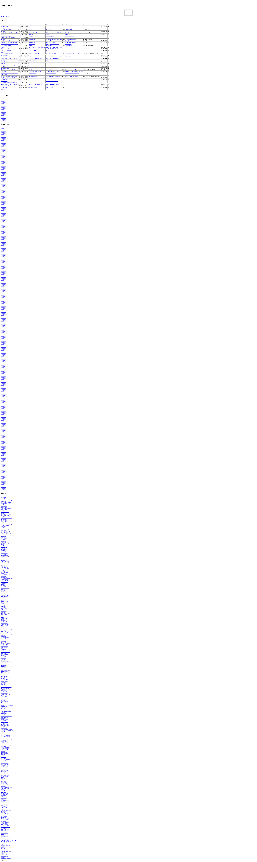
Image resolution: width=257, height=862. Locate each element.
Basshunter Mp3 (4, 553)
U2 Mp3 (2, 513)
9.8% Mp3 (67, 56)
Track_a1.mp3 (4, 61)
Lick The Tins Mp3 (5, 776)
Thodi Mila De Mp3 (5, 522)
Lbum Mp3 (67, 34)
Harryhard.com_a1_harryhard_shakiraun (9, 73)
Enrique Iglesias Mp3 (5, 694)
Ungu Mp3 (3, 510)
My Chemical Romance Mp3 (7, 730)
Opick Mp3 (3, 700)
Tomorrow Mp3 (49, 40)
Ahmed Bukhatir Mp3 (5, 845)
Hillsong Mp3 (3, 817)
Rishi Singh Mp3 (4, 722)
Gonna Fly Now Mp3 (5, 670)
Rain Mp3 (3, 648)
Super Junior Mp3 (4, 563)
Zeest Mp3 (3, 673)
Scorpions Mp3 (4, 620)
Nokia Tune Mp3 (4, 537)
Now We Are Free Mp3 (6, 594)
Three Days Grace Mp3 (6, 516)
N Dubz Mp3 (3, 542)
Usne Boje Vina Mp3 (5, 503)
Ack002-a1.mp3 (4, 63)
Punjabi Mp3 (3, 683)
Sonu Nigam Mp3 (4, 755)
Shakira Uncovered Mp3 (51, 73)
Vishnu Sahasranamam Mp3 (6, 500)
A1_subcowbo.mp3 (5, 68)
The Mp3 (2, 557)
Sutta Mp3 (3, 772)
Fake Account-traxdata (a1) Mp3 (52, 58)
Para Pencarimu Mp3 (5, 528)
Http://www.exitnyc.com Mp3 (71, 76)
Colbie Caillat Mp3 (5, 512)
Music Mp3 (3, 712)
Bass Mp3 (3, 789)
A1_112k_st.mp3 (4, 26)
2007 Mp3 (3, 778)
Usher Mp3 (3, 584)
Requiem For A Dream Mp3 (6, 632)
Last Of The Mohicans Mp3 (6, 716)
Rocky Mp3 (3, 781)
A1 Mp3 (31, 29)
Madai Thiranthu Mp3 (5, 770)
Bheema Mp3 (3, 790)
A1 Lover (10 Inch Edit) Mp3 (52, 81)
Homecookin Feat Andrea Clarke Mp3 (37, 47)
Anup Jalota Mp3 (4, 636)
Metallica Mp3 (4, 696)
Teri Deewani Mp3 (5, 543)
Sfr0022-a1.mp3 (4, 47)
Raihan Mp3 (3, 656)
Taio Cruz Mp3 (4, 506)
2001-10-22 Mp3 (49, 87)
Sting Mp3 (3, 565)
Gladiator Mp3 (4, 713)
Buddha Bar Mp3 (4, 823)
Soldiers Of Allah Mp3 (5, 735)
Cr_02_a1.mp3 (4, 71)
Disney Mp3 (3, 771)
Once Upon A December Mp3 (7, 705)
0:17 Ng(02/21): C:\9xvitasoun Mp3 (53, 56)
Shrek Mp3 (3, 585)
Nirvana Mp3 (3, 708)
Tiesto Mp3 (3, 527)
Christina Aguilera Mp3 (6, 837)
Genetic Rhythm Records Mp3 (35, 58)
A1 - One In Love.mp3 (6, 29)
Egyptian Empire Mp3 (33, 32)
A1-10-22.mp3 (4, 87)
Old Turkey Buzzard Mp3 (6, 702)
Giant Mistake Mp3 (5, 601)
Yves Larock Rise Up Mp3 (6, 508)
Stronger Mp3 (3, 576)
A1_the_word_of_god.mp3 (6, 53)
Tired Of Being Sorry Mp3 (6, 518)
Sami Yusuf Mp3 (4, 625)
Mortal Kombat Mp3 (5, 749)
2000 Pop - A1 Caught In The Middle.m (9, 77)
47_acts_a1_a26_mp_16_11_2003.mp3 (9, 69)
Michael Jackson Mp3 (5, 736)
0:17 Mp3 (31, 56)
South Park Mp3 (4, 577)
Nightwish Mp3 (4, 560)
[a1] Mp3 (31, 45)
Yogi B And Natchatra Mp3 (6, 787)
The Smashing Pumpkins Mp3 (35, 71)
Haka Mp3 (3, 718)
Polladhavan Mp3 (4, 737)
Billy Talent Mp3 (4, 644)
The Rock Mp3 (4, 554)
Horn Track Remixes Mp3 (70, 32)
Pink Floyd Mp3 (4, 681)
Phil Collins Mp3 (4, 679)
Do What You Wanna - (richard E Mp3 (54, 47)
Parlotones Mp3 (4, 668)
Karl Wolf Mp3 (4, 597)
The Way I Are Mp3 (5, 525)
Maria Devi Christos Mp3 (34, 53)
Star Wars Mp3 (4, 728)
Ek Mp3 (2, 695)
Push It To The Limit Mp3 (6, 662)
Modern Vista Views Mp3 (70, 42)
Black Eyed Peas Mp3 (5, 766)
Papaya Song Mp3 (4, 671)
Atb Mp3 (2, 570)
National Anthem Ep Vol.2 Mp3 (72, 73)
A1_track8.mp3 (4, 79)
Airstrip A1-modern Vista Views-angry (9, 42)
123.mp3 (3, 39)
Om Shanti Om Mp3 (5, 697)
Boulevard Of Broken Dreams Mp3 (8, 840)
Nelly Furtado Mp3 (5, 725)
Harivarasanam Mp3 (5, 661)
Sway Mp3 (3, 571)
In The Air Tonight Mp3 (6, 711)
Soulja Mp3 (3, 592)
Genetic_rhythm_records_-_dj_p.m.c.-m (9, 84)
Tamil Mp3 (3, 550)
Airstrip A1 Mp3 (32, 42)
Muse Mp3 (3, 743)
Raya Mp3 (3, 835)
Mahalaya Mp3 (4, 767)
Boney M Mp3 (4, 647)
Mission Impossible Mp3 (6, 748)
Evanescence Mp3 (4, 579)
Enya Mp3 (3, 723)
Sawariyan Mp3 (4, 608)
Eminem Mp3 (3, 607)
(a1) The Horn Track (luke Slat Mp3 (53, 32)
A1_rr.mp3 (3, 31)
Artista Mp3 (31, 34)
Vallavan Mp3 (3, 798)
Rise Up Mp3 (3, 630)
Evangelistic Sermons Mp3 (71, 69)
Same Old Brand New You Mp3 (52, 48)
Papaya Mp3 (3, 666)
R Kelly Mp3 (3, 649)
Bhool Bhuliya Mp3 (5, 595)
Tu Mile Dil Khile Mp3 (5, 643)
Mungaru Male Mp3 (5, 747)
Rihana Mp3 (3, 586)
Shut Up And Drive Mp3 (6, 502)
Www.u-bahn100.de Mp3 (70, 39)
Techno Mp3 (3, 551)
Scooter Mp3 (5, 16)
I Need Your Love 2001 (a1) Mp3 (53, 76)
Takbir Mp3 (3, 541)
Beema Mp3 (3, 611)
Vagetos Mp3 (3, 497)
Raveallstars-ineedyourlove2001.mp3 (9, 76)
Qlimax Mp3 (3, 658)
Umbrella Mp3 (4, 507)
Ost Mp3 (2, 707)
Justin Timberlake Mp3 (5, 675)
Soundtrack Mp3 (4, 582)
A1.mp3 (2, 27)
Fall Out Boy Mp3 (4, 596)
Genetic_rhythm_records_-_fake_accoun (9, 58)
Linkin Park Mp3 (4, 763)
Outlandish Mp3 (4, 706)
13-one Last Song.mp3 (6, 36)
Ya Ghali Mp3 (4, 602)
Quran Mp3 (3, 650)
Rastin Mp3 (3, 612)
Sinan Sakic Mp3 (4, 589)
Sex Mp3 (2, 619)
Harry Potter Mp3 (4, 795)
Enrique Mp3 (3, 690)
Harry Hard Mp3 (32, 73)
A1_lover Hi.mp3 (4, 81)
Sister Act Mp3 (4, 676)
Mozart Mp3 (3, 740)
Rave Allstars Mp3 (33, 76)
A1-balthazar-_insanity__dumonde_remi (9, 44)
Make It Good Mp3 (69, 36)
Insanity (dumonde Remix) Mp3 (52, 44)
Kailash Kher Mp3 (4, 836)
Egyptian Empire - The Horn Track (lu (9, 32)
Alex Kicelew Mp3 (33, 87)
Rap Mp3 (3, 660)
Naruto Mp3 (3, 731)
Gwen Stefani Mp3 (5, 825)
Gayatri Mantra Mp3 (5, 637)
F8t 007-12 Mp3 (68, 44)
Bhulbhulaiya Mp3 (4, 609)
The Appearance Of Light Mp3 (72, 53)
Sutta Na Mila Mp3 (5, 568)
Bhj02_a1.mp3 (4, 74)
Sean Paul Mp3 (4, 626)
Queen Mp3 (3, 653)
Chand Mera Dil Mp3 (5, 827)
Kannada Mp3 (4, 618)
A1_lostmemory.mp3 (5, 56)
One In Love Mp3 (49, 29)
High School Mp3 (4, 824)
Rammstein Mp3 (4, 742)
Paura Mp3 (48, 50)
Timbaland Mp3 (4, 521)
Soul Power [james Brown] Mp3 (52, 71)
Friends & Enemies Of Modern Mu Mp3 (74, 71)
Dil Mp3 (2, 544)
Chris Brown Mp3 (4, 621)
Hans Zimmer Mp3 (5, 556)
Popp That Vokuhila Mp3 (6, 745)
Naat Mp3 (3, 726)
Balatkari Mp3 (4, 783)
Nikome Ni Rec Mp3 (5, 848)
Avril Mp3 (3, 780)
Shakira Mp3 (3, 591)
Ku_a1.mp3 (3, 66)
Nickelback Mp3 (4, 724)
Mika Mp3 (3, 751)
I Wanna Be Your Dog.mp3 (6, 48)
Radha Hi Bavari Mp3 (5, 652)
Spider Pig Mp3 (4, 566)
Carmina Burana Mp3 (5, 703)
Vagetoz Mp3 (3, 501)
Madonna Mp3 (4, 760)
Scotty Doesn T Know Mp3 (6, 533)
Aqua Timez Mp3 (4, 504)
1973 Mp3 (3, 777)
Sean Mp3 (3, 606)
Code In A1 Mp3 (32, 50)
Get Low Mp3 (4, 807)
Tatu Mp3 (3, 539)
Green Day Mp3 (4, 623)
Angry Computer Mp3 (50, 42)
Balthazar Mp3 (32, 44)
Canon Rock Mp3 (4, 654)
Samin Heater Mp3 (5, 562)
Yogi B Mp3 (3, 846)
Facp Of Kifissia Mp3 (33, 69)
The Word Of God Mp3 (51, 53)
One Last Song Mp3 (50, 36)
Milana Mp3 (3, 746)
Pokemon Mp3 (4, 689)
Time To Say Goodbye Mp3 (6, 524)
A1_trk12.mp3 (4, 60)
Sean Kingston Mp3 (5, 509)
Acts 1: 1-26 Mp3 (49, 69)
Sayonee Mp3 (3, 536)
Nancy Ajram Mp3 (4, 567)
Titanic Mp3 (3, 530)
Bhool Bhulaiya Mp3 (5, 801)
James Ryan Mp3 (32, 60)
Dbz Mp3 (3, 734)
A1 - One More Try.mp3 (6, 45)
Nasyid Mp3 (3, 720)
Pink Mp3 (3, 678)
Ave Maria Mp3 (4, 538)
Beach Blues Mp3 (49, 60)
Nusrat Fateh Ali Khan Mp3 (6, 633)
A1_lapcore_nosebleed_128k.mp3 (8, 65)
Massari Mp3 (3, 758)
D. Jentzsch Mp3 (32, 39)
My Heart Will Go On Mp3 (6, 729)
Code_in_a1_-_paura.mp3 (6, 50)
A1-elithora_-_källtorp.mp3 (6, 85)
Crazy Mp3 (3, 545)
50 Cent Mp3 (3, 665)
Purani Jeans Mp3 (4, 572)
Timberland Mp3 (4, 535)
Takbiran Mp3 (4, 547)
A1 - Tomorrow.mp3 (5, 40)
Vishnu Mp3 (3, 757)
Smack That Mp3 (4, 598)
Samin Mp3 (3, 627)
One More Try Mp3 (50, 45)
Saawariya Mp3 (4, 638)
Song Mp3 (3, 600)
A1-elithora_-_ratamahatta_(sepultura (9, 82)
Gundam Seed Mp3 (5, 719)
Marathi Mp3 (3, 682)
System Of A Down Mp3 (6, 574)
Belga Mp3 (3, 850)
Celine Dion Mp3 (4, 833)
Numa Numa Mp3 (4, 520)
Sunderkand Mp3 (4, 580)
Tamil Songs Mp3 (4, 555)
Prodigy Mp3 (3, 667)
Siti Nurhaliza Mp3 (5, 588)
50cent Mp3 (3, 773)
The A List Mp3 (68, 29)
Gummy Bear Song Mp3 (6, 514)
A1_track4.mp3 (4, 55)
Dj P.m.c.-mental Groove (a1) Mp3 (53, 84)
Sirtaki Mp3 (3, 642)
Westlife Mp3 (3, 526)
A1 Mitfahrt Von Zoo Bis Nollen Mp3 (54, 39)
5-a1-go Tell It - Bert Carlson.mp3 (8, 37)
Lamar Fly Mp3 (4, 805)
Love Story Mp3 (4, 559)
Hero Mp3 (3, 842)
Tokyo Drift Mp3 (4, 532)
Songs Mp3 (3, 590)
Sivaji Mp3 (3, 548)
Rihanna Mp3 (3, 498)
